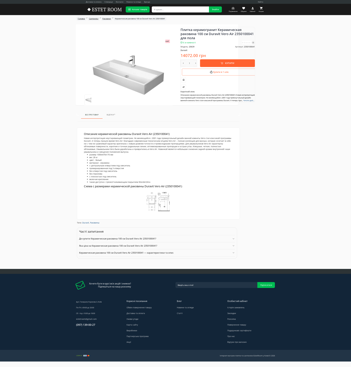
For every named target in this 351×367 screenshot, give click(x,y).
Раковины (94, 222)
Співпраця (108, 2)
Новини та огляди (133, 2)
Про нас (231, 336)
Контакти (119, 2)
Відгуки (111, 114)
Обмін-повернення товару (139, 307)
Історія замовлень (235, 307)
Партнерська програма (138, 336)
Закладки (231, 313)
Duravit (85, 222)
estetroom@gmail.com (86, 319)
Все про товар (91, 115)
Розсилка (231, 319)
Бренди (147, 2)
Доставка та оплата (93, 2)
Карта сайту (132, 324)
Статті (180, 313)
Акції (129, 342)
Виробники (132, 330)
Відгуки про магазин (237, 342)
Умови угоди (132, 319)
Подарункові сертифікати (239, 330)
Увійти (260, 2)
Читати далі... (248, 100)
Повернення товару (236, 324)
